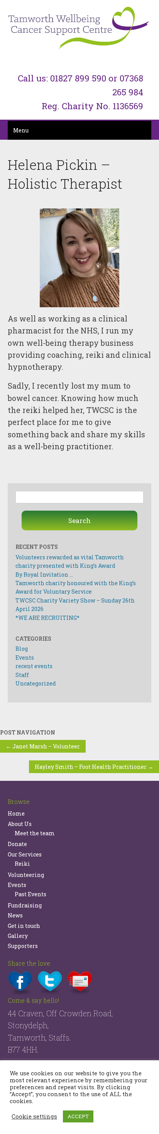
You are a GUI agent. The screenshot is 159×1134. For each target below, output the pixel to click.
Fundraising (25, 905)
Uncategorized (35, 683)
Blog (21, 648)
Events (24, 657)
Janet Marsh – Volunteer (43, 746)
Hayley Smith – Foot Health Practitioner (94, 766)
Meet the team (35, 833)
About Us (20, 824)
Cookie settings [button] (34, 1116)
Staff (22, 675)
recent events (33, 666)
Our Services (25, 854)
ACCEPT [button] (78, 1116)
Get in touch (24, 925)
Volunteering (26, 874)
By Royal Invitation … (44, 574)
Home (16, 813)
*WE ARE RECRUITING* (47, 617)
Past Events (30, 894)
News (15, 915)
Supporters (23, 946)
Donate (17, 844)
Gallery (18, 935)
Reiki (22, 863)
